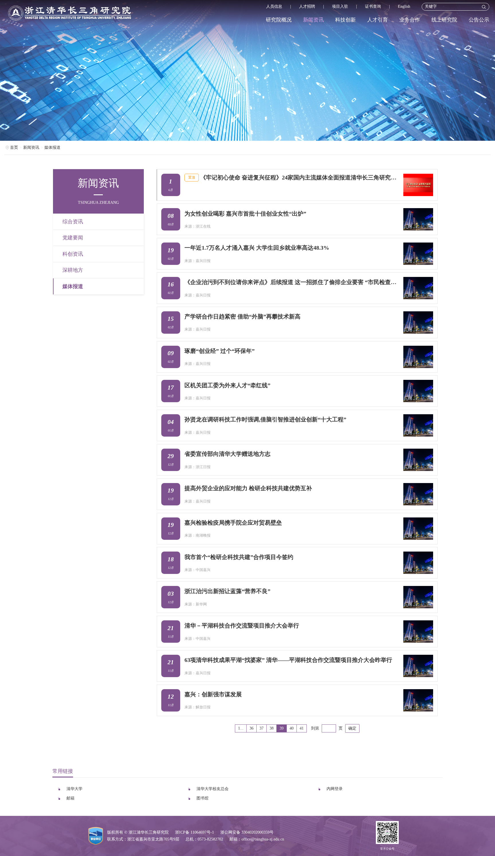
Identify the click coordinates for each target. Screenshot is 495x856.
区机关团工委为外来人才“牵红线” (227, 385)
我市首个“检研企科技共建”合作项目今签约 (238, 557)
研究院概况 (279, 20)
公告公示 (479, 20)
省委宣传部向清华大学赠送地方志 (227, 454)
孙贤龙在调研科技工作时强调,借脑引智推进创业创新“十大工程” (265, 419)
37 (262, 728)
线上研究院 (444, 20)
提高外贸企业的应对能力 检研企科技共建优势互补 (248, 488)
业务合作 (409, 20)
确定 (352, 728)
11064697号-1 (202, 832)
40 (292, 728)
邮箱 (70, 798)
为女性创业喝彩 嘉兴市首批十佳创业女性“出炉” (245, 213)
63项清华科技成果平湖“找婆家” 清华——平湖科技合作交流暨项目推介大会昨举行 (288, 660)
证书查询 (373, 6)
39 (282, 728)
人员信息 (274, 6)
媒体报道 (52, 147)
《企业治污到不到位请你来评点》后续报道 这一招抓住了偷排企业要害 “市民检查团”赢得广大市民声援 (291, 282)
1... (240, 728)
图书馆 (203, 798)
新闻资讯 (313, 20)
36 (252, 728)
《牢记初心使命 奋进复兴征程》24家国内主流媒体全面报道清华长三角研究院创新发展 (299, 177)
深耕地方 (72, 270)
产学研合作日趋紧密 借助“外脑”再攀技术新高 (242, 316)
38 (272, 728)
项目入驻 (340, 6)
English (404, 6)
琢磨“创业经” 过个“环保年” (219, 351)
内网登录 (335, 789)
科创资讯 (72, 254)
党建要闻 (72, 238)
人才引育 (377, 20)
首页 (14, 147)
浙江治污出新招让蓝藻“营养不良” (227, 591)
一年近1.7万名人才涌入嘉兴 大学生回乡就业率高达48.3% (256, 248)
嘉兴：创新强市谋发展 (213, 694)
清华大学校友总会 (213, 789)
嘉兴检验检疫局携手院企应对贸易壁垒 (233, 522)
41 (302, 728)
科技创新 (345, 20)
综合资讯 (72, 221)
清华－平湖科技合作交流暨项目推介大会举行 (241, 625)
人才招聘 (307, 6)
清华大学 (74, 789)
